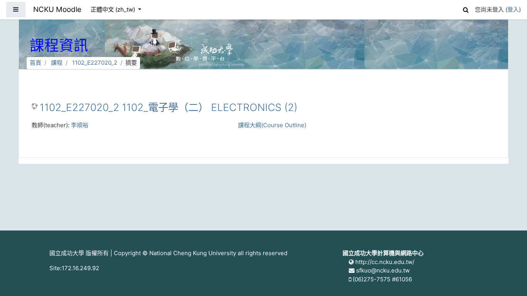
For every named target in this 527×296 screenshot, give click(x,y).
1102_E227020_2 (94, 62)
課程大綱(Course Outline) (272, 125)
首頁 (35, 62)
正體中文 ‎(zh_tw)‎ (114, 9)
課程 (56, 62)
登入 (513, 9)
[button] (466, 9)
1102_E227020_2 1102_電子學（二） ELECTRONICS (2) (168, 107)
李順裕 (79, 125)
